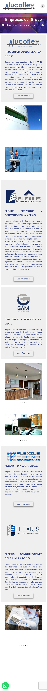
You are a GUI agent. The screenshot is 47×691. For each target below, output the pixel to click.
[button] (7, 119)
